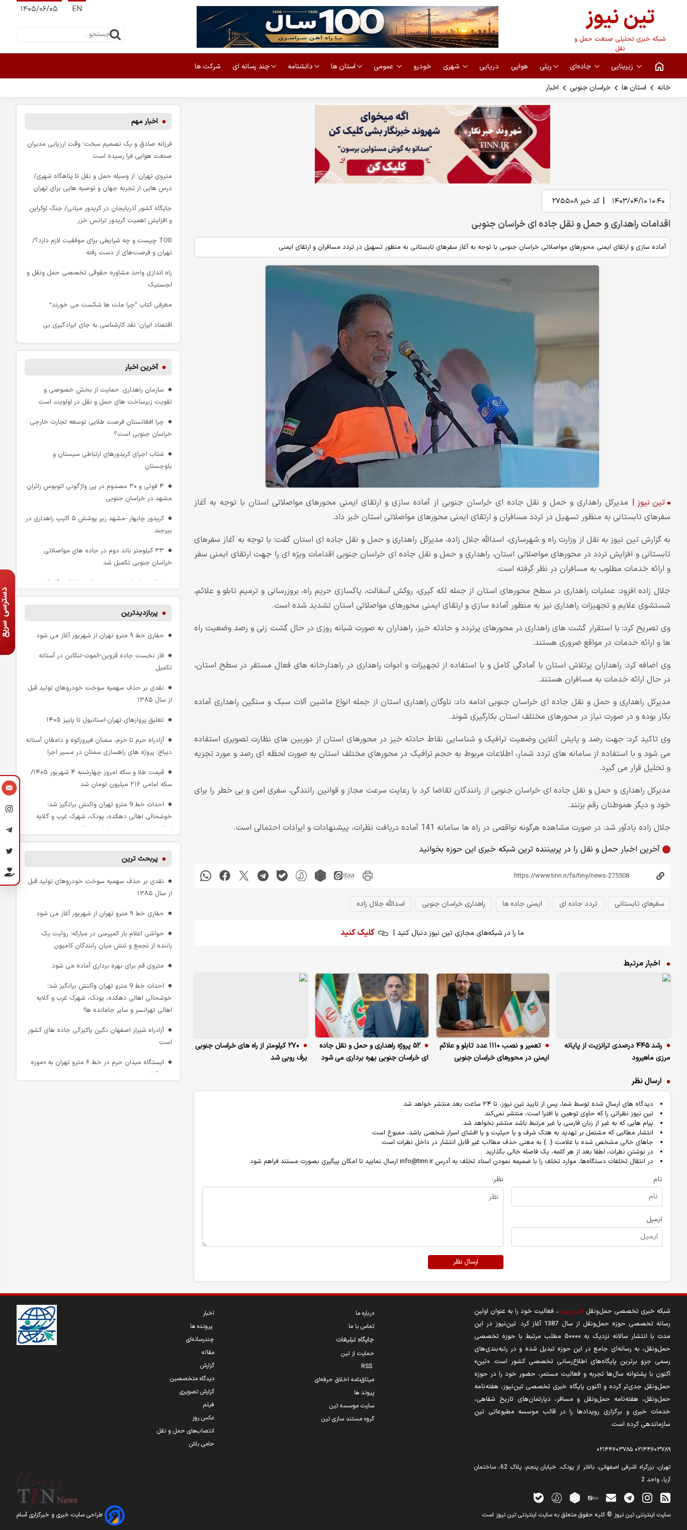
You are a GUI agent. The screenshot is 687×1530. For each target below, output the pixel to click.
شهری (452, 66)
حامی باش (201, 1444)
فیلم (208, 1404)
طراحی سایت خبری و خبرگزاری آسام (61, 1514)
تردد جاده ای (578, 904)
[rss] (665, 1497)
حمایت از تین (357, 1353)
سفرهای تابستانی (639, 904)
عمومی (384, 66)
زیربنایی (623, 66)
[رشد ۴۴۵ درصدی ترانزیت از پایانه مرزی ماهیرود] (613, 1005)
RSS (367, 1366)
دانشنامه (300, 66)
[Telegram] (9, 831)
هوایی (520, 66)
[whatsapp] (205, 876)
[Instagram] (9, 810)
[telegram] (263, 876)
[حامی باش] (9, 874)
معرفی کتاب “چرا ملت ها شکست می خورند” (110, 305)
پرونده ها (202, 1326)
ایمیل (654, 1219)
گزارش (207, 1365)
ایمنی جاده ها (522, 904)
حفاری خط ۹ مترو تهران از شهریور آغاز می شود (100, 635)
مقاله (208, 1352)
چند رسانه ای (251, 66)
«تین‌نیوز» (571, 1311)
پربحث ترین (140, 858)
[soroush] (301, 876)
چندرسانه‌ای (200, 1339)
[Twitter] (9, 852)
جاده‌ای (581, 66)
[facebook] (224, 876)
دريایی (490, 66)
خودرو (423, 66)
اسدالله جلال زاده (381, 904)
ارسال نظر (465, 1262)
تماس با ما (361, 1326)
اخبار (552, 87)
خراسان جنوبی (590, 87)
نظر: (497, 1179)
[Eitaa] (593, 1497)
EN (77, 9)
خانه (663, 87)
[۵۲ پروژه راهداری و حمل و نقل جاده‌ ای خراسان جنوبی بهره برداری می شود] (371, 1005)
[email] (611, 1497)
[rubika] (320, 876)
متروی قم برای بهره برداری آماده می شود (108, 966)
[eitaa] (344, 876)
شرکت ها (208, 66)
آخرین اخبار (141, 367)
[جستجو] (115, 34)
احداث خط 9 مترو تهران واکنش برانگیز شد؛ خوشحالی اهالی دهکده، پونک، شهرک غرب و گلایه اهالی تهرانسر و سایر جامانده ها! (104, 816)
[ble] (282, 876)
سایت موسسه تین (351, 1405)
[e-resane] (37, 1325)
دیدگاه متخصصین (192, 1378)
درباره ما (365, 1313)
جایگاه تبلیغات (355, 1340)
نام (657, 1179)
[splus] (557, 1497)
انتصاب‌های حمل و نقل (185, 1431)
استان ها (343, 66)
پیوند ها (364, 1392)
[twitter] (243, 876)
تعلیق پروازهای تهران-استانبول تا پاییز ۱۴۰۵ (105, 720)
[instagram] (647, 1497)
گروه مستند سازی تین (347, 1418)
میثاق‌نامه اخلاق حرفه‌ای (344, 1379)
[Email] (9, 789)
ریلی (546, 66)
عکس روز (203, 1417)
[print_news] (367, 876)
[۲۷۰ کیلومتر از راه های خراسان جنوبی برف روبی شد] (250, 1005)
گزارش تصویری (197, 1391)
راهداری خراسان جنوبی (453, 904)
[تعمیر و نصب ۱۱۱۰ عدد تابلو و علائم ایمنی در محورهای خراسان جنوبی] (493, 1005)
